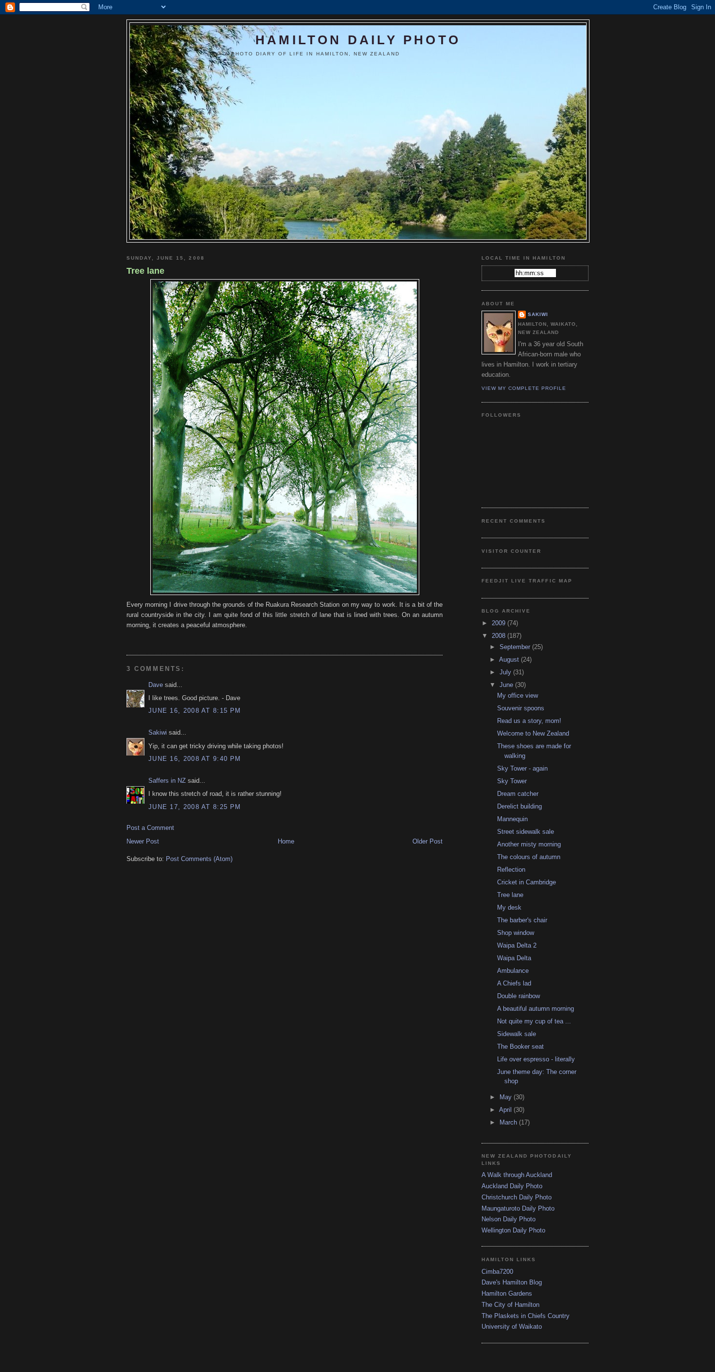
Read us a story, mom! (529, 720)
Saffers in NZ (167, 780)
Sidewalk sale (516, 1034)
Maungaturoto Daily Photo (518, 1208)
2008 (499, 635)
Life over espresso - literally (536, 1059)
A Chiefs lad (514, 983)
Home (286, 841)
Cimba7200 (497, 1271)
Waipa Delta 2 (516, 945)
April (506, 1109)
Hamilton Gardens (507, 1293)
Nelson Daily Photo (509, 1219)
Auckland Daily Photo (512, 1186)
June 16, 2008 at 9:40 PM (194, 758)
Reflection (511, 869)
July (506, 672)
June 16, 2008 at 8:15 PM (194, 710)
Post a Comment (150, 827)
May (507, 1097)
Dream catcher (517, 793)
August (510, 659)
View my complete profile (524, 388)
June (507, 684)
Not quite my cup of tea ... (534, 1021)
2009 (499, 623)
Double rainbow (518, 996)
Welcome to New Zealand (533, 733)
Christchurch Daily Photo (517, 1197)
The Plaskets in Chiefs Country (526, 1315)
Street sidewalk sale (525, 831)
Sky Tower (512, 781)
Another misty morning (529, 844)
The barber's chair (522, 920)
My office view (517, 695)
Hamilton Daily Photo (358, 40)
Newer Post (142, 841)
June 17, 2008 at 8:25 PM (194, 806)
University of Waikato (512, 1326)
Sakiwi (157, 732)
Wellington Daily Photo (513, 1230)
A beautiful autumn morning (535, 1008)
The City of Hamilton (510, 1304)
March (509, 1122)
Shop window (515, 932)
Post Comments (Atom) (199, 858)
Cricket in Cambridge (526, 882)
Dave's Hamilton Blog (512, 1282)
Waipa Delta (514, 958)
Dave (155, 684)
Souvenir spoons (520, 708)
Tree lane (145, 271)
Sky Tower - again (522, 768)
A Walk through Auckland (517, 1175)
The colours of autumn (528, 857)
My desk (509, 907)
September (516, 647)
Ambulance (513, 970)
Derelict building (519, 806)
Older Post (427, 841)
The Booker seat (520, 1046)
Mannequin (512, 819)
